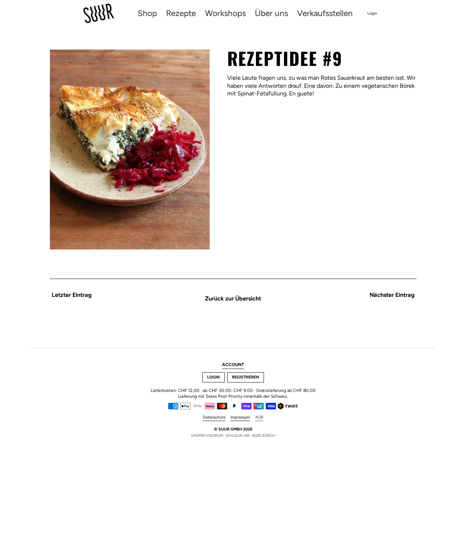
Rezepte (181, 13)
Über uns (271, 13)
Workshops (225, 13)
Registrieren (245, 377)
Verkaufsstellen (325, 13)
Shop (147, 13)
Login (372, 13)
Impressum (240, 417)
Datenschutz (214, 417)
